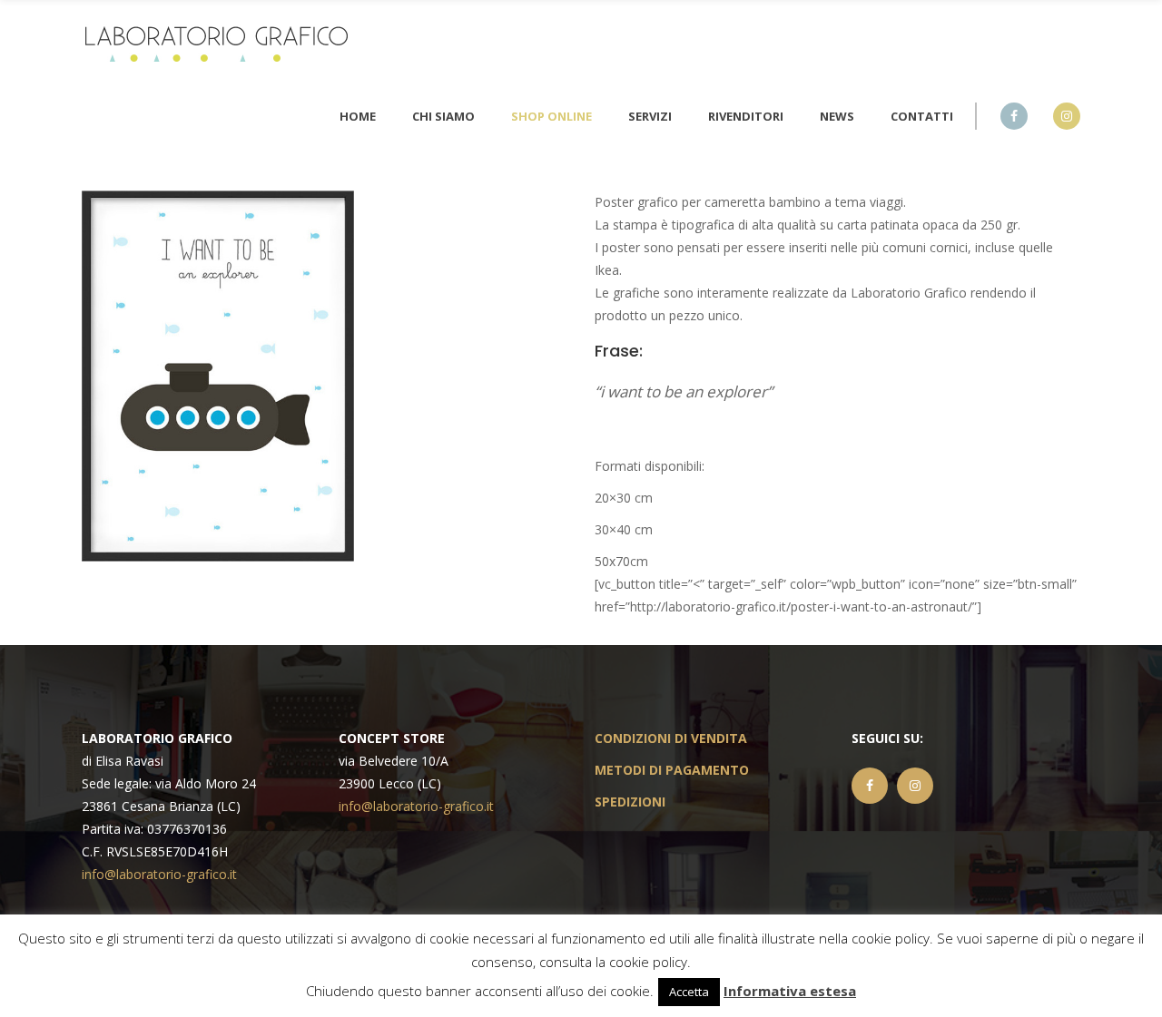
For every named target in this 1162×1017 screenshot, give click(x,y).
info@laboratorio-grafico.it (159, 874)
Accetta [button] (689, 991)
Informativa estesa (790, 991)
